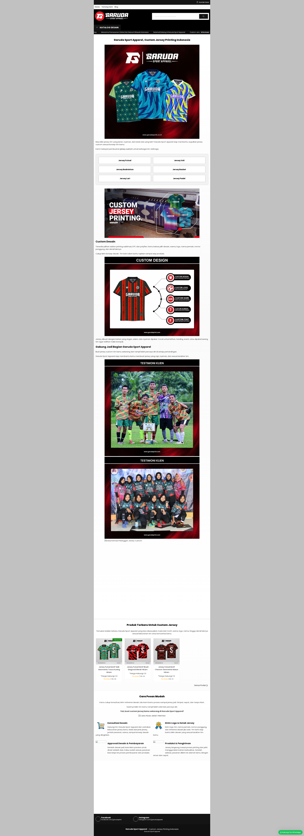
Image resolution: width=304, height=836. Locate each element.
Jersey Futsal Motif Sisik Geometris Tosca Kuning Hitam (109, 669)
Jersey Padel (179, 178)
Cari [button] (203, 18)
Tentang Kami (107, 7)
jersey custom (126, 149)
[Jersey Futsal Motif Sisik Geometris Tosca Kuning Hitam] (109, 651)
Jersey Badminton (124, 169)
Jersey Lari (125, 178)
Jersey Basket (179, 169)
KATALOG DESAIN (109, 27)
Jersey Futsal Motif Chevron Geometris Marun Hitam (166, 669)
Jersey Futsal (124, 160)
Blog (116, 7)
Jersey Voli (179, 160)
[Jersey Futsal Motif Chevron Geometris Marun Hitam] (166, 651)
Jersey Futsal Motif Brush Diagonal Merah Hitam (138, 668)
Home (97, 7)
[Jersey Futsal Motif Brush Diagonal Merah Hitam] (138, 651)
